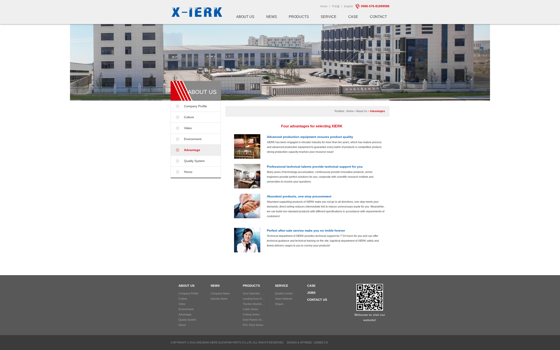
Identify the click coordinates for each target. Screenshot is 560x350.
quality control (284, 293)
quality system (194, 161)
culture (189, 117)
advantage (192, 150)
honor (188, 172)
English (348, 6)
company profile (195, 106)
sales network (283, 298)
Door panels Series (254, 319)
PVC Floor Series (253, 325)
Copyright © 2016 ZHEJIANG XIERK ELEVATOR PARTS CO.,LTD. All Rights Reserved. (227, 342)
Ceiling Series (251, 314)
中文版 (336, 6)
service (328, 17)
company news (220, 293)
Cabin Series (250, 309)
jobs (311, 292)
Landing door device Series (255, 298)
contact (378, 17)
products (299, 17)
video (188, 128)
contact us (317, 299)
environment (192, 139)
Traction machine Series (255, 304)
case (353, 17)
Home (323, 6)
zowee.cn (321, 342)
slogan (279, 304)
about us (245, 17)
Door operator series (255, 293)
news (271, 17)
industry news (219, 298)
